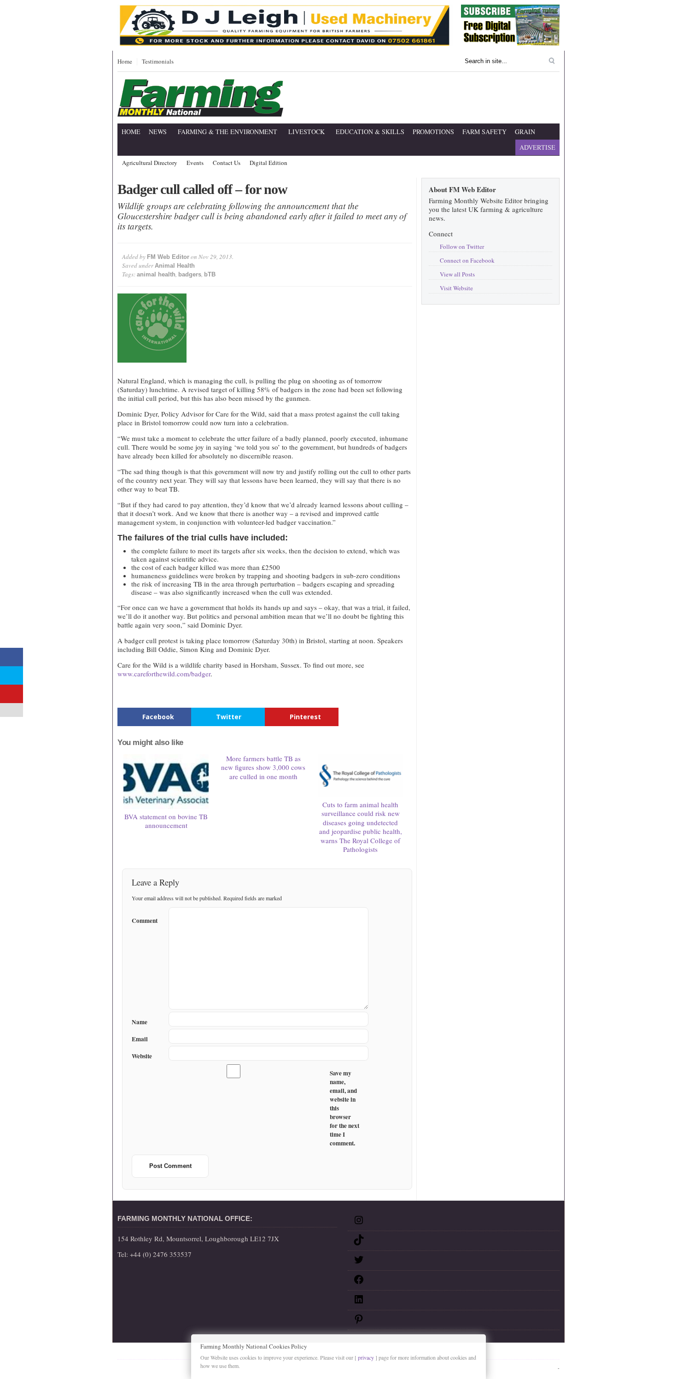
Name (139, 1022)
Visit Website (456, 288)
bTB (210, 274)
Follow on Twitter (462, 246)
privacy (366, 1357)
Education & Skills (370, 131)
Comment (145, 919)
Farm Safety (484, 131)
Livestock (306, 131)
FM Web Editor (168, 256)
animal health (156, 274)
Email (140, 1039)
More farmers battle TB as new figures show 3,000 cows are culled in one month (263, 767)
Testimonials (158, 61)
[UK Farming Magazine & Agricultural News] (200, 110)
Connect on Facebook (467, 260)
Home (124, 61)
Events (195, 163)
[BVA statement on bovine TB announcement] (166, 781)
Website (142, 1056)
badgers (189, 274)
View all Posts (457, 274)
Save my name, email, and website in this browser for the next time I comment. (344, 1108)
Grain (525, 131)
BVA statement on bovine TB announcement (166, 821)
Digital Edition (268, 163)
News (158, 131)
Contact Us (226, 163)
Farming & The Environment (227, 131)
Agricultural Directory (149, 163)
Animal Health (175, 265)
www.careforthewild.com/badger (163, 673)
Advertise (537, 147)
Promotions (433, 131)
